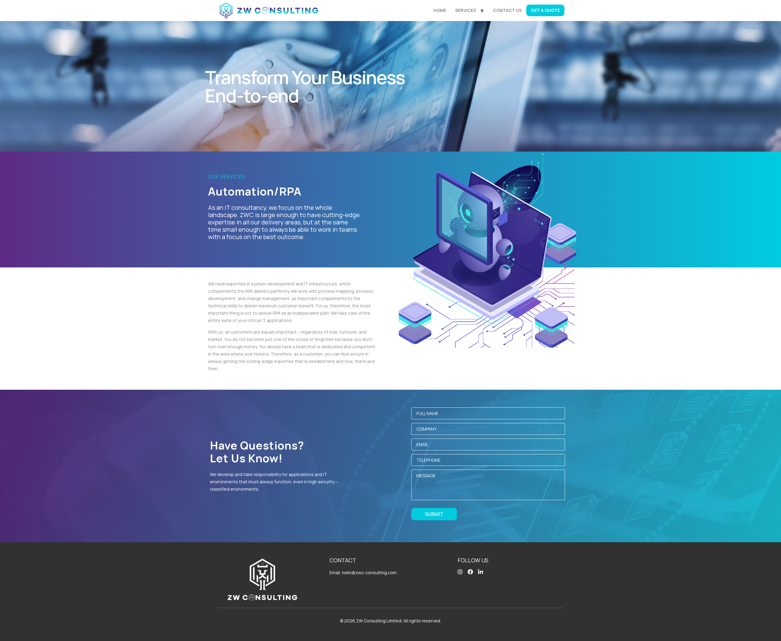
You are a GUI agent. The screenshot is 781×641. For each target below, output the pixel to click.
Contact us (507, 10)
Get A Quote (545, 10)
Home (440, 10)
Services (465, 10)
